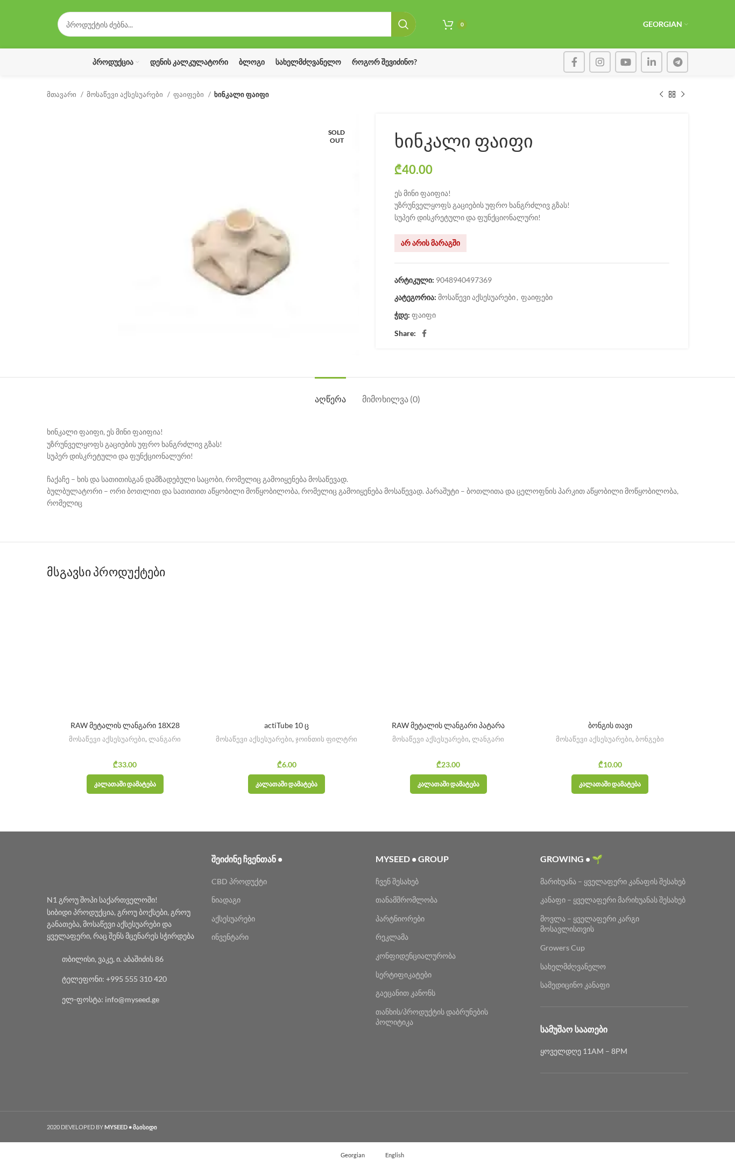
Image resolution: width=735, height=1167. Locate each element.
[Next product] (682, 94)
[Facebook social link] (574, 62)
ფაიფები (189, 94)
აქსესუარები (233, 918)
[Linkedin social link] (651, 62)
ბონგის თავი (610, 725)
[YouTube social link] (626, 62)
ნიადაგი (226, 899)
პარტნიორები (400, 918)
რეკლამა (392, 936)
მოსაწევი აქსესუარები (126, 94)
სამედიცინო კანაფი (575, 984)
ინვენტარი (230, 936)
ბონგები (649, 739)
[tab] (330, 393)
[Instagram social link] (600, 62)
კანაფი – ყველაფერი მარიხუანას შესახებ (612, 899)
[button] (125, 784)
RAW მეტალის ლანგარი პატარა (448, 725)
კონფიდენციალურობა (416, 955)
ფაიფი (424, 314)
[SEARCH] (403, 24)
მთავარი (62, 94)
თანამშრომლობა (406, 899)
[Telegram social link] (677, 62)
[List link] (121, 959)
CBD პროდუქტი (239, 881)
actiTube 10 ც (286, 725)
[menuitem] (348, 1154)
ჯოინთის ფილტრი (326, 739)
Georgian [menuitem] (353, 1154)
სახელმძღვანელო (573, 966)
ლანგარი (165, 739)
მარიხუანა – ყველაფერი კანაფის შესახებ (613, 881)
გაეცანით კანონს (405, 992)
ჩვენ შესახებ (397, 881)
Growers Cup (562, 947)
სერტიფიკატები (404, 974)
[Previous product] (661, 94)
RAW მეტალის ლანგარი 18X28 (125, 725)
